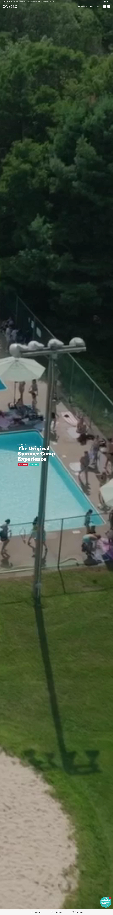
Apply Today (6, 1)
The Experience (82, 6)
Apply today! (34, 464)
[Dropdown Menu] (108, 6)
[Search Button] (109, 1)
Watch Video (23, 464)
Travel (92, 6)
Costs (98, 6)
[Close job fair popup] (110, 898)
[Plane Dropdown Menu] (104, 6)
